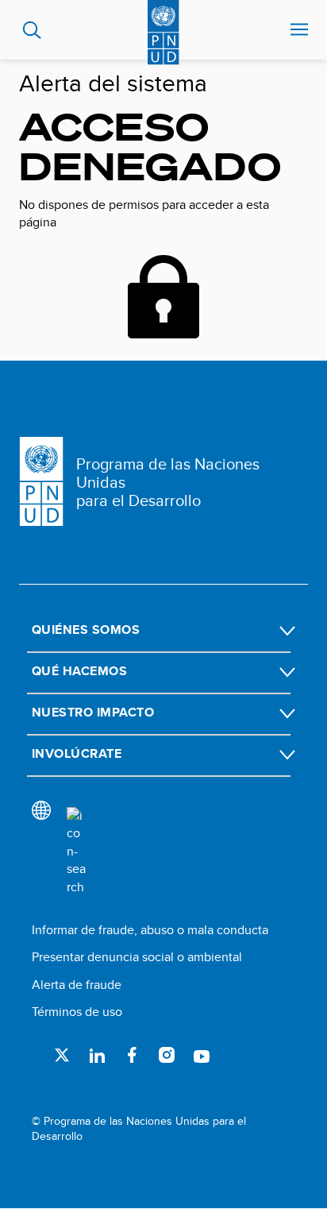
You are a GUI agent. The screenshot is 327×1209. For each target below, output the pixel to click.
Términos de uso (77, 1011)
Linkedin (97, 1055)
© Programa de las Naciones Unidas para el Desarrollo (139, 1129)
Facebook (132, 1055)
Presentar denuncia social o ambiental (137, 957)
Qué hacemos (79, 671)
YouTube (202, 1055)
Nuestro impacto (93, 712)
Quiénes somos (86, 629)
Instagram (167, 1055)
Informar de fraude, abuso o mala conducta (150, 930)
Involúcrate (76, 753)
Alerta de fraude (76, 984)
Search (32, 30)
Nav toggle (299, 30)
